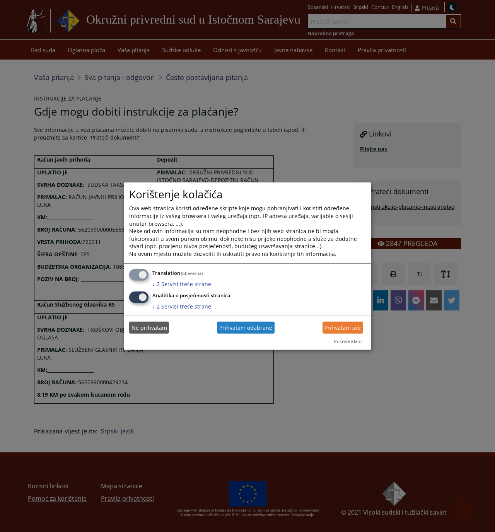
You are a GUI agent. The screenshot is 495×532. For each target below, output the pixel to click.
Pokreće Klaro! (348, 341)
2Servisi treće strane (181, 283)
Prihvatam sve (342, 327)
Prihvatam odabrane (245, 327)
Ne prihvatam (149, 327)
